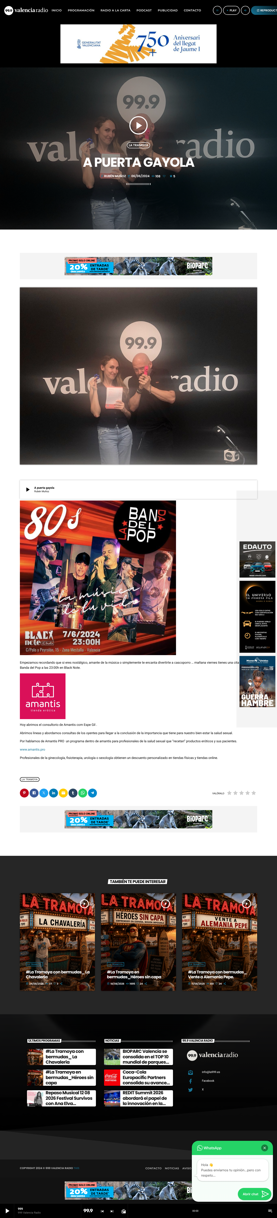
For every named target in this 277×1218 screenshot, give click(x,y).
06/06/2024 (139, 176)
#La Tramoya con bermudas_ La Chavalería (58, 974)
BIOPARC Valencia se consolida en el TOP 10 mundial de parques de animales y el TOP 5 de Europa (146, 1062)
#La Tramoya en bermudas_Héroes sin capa (134, 974)
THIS (76, 1168)
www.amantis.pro (33, 749)
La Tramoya (138, 145)
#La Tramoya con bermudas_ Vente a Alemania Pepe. (217, 974)
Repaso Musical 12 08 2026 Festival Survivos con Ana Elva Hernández (69, 1101)
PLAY (231, 10)
